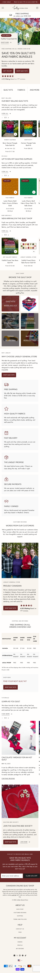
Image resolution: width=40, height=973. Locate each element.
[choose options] (15, 134)
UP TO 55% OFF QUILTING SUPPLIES (17, 159)
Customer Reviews (20, 912)
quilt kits (14, 895)
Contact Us (20, 929)
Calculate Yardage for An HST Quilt (17, 758)
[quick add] (15, 192)
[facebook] (14, 955)
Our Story (20, 909)
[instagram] (20, 955)
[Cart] (37, 8)
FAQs (20, 932)
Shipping (20, 916)
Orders (20, 942)
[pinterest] (23, 955)
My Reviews (20, 948)
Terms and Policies (20, 919)
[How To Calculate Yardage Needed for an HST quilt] (19, 738)
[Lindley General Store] (20, 8)
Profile (20, 945)
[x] (17, 955)
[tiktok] (25, 955)
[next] (8, 117)
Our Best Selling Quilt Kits (15, 101)
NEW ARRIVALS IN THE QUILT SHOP (17, 218)
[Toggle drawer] (3, 8)
